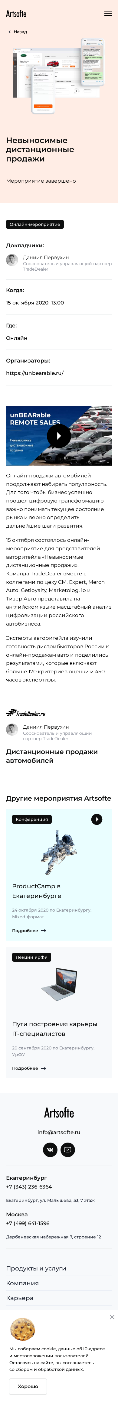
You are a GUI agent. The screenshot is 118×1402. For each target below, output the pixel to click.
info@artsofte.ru (59, 1132)
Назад (20, 31)
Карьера (20, 1298)
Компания (22, 1283)
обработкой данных (60, 1369)
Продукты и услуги (36, 1268)
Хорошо (28, 1386)
